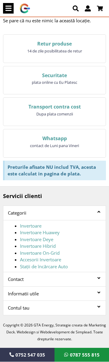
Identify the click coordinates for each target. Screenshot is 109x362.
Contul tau (18, 308)
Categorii (17, 213)
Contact (16, 279)
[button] (8, 8)
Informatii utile (23, 294)
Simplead (83, 332)
